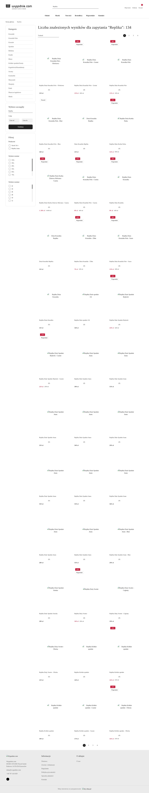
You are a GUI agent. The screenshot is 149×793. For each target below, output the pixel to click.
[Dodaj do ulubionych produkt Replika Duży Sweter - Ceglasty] (139, 569)
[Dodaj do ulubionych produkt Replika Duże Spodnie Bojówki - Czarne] (69, 335)
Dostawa (44, 761)
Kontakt (44, 779)
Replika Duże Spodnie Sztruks (48, 613)
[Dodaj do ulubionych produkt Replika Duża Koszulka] (139, 159)
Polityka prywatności (48, 772)
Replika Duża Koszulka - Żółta (83, 261)
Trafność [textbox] (40, 35)
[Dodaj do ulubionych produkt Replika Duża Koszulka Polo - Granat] (104, 41)
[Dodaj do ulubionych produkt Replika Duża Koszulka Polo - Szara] (139, 217)
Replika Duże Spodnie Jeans (82, 379)
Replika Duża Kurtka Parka (117, 144)
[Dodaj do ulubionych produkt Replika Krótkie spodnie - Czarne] (104, 687)
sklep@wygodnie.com (13, 770)
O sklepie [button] (80, 756)
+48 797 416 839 (11, 774)
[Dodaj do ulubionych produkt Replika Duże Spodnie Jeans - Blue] (139, 511)
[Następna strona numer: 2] (142, 35)
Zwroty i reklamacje (48, 765)
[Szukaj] (32, 111)
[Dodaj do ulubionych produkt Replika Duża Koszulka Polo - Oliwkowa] (69, 41)
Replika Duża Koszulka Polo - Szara (120, 261)
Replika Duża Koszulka (116, 203)
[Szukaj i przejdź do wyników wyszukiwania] (97, 6)
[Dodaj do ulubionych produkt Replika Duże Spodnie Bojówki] (139, 276)
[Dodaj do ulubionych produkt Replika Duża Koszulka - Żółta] (104, 217)
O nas (78, 761)
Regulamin (45, 768)
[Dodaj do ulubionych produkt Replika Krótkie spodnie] (104, 628)
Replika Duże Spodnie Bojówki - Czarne (51, 379)
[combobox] (48, 35)
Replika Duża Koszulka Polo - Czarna (85, 203)
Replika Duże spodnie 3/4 (82, 320)
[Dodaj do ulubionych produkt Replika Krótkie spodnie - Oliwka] (139, 687)
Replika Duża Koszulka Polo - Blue (50, 144)
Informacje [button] (46, 756)
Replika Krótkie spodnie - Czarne (84, 731)
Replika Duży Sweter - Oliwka (48, 672)
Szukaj (20, 127)
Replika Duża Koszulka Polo (118, 85)
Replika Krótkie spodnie (81, 672)
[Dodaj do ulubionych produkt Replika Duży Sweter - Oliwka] (69, 628)
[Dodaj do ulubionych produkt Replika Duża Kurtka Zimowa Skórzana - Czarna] (69, 159)
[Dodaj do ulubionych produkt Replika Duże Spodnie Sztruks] (69, 569)
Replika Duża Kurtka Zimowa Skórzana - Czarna (54, 203)
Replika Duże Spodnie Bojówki (118, 320)
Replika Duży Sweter (80, 613)
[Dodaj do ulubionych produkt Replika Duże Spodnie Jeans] (104, 335)
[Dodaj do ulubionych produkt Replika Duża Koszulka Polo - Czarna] (104, 159)
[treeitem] (21, 34)
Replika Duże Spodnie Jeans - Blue (119, 555)
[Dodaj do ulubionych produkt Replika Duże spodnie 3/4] (104, 276)
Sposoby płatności (47, 776)
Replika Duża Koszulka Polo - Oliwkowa (51, 85)
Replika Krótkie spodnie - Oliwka (119, 731)
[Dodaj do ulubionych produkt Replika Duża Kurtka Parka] (139, 100)
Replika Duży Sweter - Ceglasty (119, 613)
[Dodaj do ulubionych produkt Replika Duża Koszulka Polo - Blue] (69, 100)
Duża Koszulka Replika (81, 144)
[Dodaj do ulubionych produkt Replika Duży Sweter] (104, 569)
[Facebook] (7, 779)
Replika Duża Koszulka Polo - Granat (85, 85)
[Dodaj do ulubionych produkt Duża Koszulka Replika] (104, 100)
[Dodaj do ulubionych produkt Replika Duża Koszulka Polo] (139, 41)
